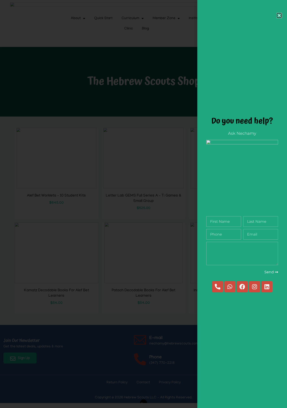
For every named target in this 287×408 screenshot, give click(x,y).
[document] (143, 204)
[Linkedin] (266, 286)
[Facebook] (242, 286)
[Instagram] (254, 286)
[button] (279, 15)
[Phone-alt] (217, 286)
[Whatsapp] (229, 286)
